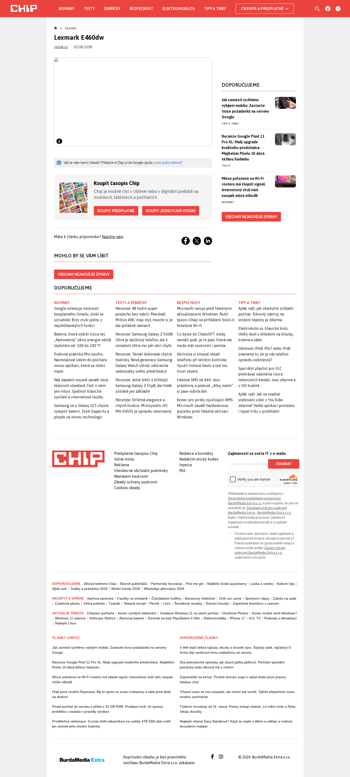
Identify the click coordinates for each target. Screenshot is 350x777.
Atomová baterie (131, 618)
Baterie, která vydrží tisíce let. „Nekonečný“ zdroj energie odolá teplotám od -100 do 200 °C (82, 340)
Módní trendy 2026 (125, 589)
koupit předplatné (116, 211)
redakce (61, 47)
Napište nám (112, 237)
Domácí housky (217, 603)
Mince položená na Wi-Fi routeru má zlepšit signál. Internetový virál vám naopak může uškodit (243, 187)
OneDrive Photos (235, 613)
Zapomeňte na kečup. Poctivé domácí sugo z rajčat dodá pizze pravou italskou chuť (233, 679)
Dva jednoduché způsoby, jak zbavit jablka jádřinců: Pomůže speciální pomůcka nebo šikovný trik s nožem (232, 664)
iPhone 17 (237, 618)
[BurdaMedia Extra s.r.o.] (78, 459)
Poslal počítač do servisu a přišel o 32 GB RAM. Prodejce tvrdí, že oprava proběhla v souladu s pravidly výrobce (107, 709)
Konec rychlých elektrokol (137, 613)
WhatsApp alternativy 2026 (164, 589)
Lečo (166, 603)
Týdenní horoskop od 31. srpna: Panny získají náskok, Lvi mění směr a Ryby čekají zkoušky (237, 709)
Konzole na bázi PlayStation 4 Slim (174, 618)
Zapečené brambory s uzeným (256, 603)
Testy (89, 8)
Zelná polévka (94, 603)
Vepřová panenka (100, 598)
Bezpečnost (141, 8)
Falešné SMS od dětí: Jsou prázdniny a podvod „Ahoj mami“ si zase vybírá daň (205, 385)
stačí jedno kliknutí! (168, 163)
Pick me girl (194, 584)
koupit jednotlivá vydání (170, 211)
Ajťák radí (59, 589)
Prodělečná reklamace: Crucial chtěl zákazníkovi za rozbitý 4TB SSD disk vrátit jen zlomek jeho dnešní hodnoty (111, 723)
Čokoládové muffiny (166, 598)
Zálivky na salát (284, 598)
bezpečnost (188, 303)
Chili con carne (230, 598)
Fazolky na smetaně (132, 598)
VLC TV (254, 618)
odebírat (284, 464)
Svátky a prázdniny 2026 (89, 589)
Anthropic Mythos (102, 618)
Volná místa (124, 459)
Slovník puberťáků (133, 584)
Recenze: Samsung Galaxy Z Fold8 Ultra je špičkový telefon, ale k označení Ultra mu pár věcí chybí (144, 340)
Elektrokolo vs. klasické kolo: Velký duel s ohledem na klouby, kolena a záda (265, 334)
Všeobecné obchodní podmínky (141, 470)
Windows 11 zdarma (70, 618)
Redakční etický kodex (198, 459)
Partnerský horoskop (166, 584)
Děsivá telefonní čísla (100, 584)
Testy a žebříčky (131, 303)
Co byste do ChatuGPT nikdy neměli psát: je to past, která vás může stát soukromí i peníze (204, 340)
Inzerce (185, 465)
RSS (182, 470)
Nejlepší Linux (65, 623)
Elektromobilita (179, 8)
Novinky (66, 8)
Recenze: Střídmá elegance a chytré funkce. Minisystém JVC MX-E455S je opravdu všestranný (143, 405)
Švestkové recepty (188, 603)
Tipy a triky (215, 8)
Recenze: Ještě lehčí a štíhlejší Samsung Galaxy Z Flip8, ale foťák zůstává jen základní (143, 385)
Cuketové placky (67, 603)
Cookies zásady (127, 488)
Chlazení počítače (100, 613)
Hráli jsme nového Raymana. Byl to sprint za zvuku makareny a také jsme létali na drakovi (111, 694)
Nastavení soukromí (131, 476)
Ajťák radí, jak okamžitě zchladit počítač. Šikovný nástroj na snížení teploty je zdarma (266, 314)
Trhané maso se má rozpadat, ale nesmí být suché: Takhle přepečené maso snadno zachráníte (237, 694)
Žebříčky (112, 8)
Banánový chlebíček (200, 598)
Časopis (71, 28)
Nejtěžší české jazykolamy (227, 584)
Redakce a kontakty (196, 453)
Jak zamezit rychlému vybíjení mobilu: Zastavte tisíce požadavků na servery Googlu (245, 108)
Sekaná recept (135, 603)
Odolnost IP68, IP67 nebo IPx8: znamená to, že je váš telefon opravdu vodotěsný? (264, 354)
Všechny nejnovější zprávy (84, 274)
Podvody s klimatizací (280, 618)
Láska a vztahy (261, 584)
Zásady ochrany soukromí (135, 482)
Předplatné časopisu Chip (136, 453)
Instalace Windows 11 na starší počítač (189, 613)
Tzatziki (114, 603)
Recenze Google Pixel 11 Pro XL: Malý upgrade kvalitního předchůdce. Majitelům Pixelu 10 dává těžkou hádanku (243, 147)
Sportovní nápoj (257, 598)
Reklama (121, 465)
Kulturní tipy (286, 584)
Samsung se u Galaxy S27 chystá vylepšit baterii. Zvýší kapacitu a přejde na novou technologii (81, 411)
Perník (154, 603)
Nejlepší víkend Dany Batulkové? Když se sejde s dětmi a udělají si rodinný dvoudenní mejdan (236, 723)
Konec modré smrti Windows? (274, 613)
